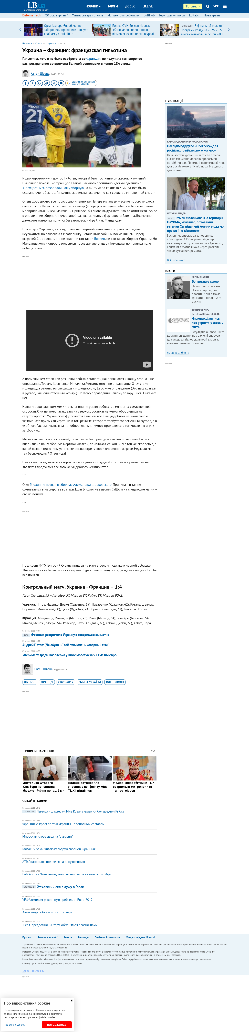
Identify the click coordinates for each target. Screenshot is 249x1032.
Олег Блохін (115, 682)
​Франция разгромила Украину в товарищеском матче (66, 634)
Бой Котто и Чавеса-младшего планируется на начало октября (66, 874)
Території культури (172, 15)
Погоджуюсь (57, 1024)
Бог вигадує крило (205, 281)
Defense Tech (31, 15)
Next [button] (229, 29)
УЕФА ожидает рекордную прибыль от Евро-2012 (57, 899)
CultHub (149, 15)
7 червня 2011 (52, 43)
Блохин (99, 238)
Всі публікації (175, 260)
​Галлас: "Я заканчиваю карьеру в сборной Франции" (59, 849)
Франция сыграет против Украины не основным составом (63, 824)
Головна (27, 43)
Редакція (83, 937)
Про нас (27, 937)
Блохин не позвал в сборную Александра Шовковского (71, 484)
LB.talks (194, 15)
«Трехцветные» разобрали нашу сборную (53, 188)
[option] (56, 29)
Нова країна (212, 15)
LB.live (147, 6)
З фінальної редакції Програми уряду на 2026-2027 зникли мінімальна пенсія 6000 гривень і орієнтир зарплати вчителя (202, 34)
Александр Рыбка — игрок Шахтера (47, 912)
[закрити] (71, 1000)
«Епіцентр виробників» (123, 15)
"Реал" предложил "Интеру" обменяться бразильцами (60, 925)
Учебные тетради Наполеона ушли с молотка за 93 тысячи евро (69, 655)
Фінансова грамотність (87, 15)
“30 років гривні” (56, 15)
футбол (29, 682)
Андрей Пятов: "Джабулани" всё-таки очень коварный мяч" (65, 645)
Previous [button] (20, 29)
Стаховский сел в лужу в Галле (54, 886)
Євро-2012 (65, 682)
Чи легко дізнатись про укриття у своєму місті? (207, 322)
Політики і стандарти (107, 937)
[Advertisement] (89, 282)
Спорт (38, 43)
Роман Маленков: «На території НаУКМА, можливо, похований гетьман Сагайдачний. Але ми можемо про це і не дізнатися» (195, 224)
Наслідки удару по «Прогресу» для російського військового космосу (192, 148)
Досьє (130, 6)
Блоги (113, 6)
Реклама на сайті (48, 937)
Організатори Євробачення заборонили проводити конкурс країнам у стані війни (66, 30)
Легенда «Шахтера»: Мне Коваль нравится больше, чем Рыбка (74, 811)
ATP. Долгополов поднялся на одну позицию (53, 861)
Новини (92, 6)
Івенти (68, 937)
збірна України (90, 682)
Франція (47, 682)
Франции (93, 58)
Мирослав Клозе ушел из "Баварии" (47, 836)
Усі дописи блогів (178, 353)
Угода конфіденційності (140, 937)
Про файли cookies (14, 1024)
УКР (216, 6)
